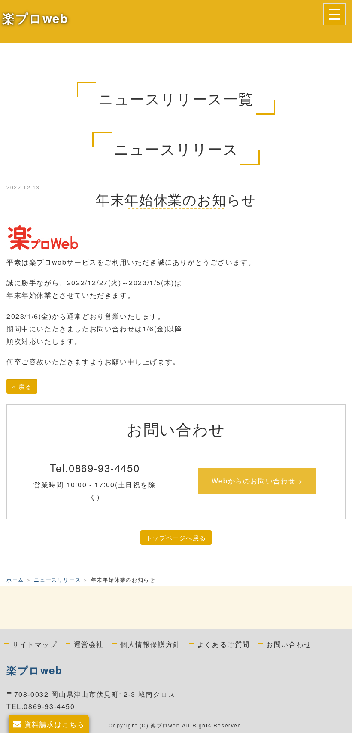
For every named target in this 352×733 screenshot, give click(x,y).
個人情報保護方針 (150, 644)
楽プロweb (35, 18)
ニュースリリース (57, 579)
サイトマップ (35, 644)
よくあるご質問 (223, 644)
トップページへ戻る (176, 537)
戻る (22, 386)
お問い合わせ (289, 644)
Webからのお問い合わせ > (257, 481)
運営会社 (89, 644)
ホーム (15, 579)
